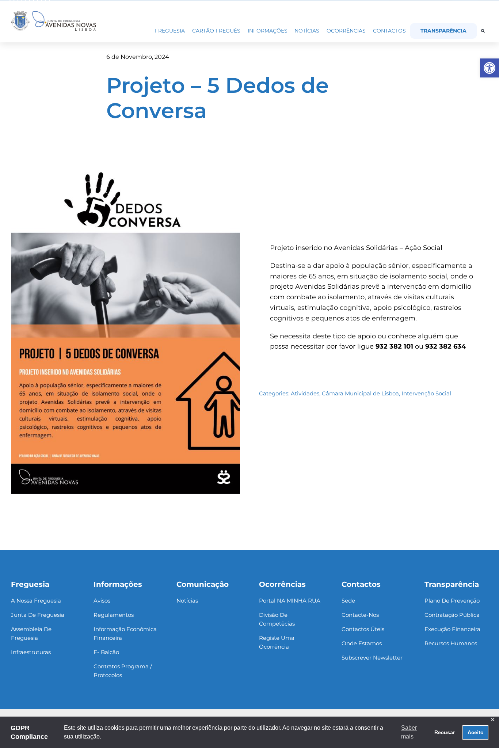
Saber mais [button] (409, 732)
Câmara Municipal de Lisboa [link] (360, 393)
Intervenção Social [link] (426, 393)
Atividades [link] (305, 393)
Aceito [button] (476, 732)
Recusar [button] (444, 732)
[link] (489, 67)
